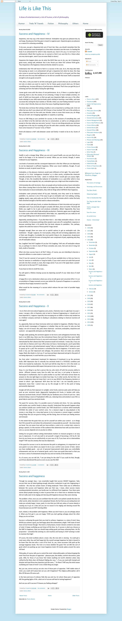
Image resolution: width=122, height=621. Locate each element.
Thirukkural (90, 101)
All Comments (91, 65)
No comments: (42, 139)
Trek (88, 108)
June (90, 260)
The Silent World (91, 190)
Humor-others (27, 141)
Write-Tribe (90, 152)
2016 (88, 310)
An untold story (91, 216)
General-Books (91, 127)
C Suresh (89, 51)
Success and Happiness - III (34, 150)
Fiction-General (91, 147)
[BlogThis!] (53, 139)
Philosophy (63, 24)
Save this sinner (91, 212)
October (91, 248)
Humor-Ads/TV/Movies (93, 123)
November (92, 245)
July (90, 257)
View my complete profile (92, 54)
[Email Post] (48, 139)
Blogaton (89, 135)
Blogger (69, 609)
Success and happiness (32, 476)
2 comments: (41, 465)
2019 (88, 301)
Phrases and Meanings (93, 140)
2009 (88, 325)
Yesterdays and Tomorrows (94, 186)
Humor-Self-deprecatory (94, 104)
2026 (88, 228)
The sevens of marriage (93, 183)
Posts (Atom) (31, 599)
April (90, 266)
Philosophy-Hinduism (93, 132)
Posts (89, 61)
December (92, 242)
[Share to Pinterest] (58, 139)
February (91, 289)
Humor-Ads (90, 137)
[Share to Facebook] (56, 139)
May (90, 263)
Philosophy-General (92, 110)
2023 (88, 237)
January (91, 292)
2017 (88, 307)
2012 (88, 322)
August (91, 254)
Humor (21, 24)
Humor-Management (93, 120)
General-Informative (92, 118)
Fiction (51, 24)
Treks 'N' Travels (36, 24)
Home (85, 24)
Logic (88, 142)
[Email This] (51, 139)
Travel (88, 145)
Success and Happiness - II (34, 306)
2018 (88, 304)
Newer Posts (23, 595)
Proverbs (89, 113)
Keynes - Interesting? (93, 220)
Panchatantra (90, 158)
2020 (88, 298)
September (92, 251)
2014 (88, 316)
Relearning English (92, 194)
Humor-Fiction (91, 149)
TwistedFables (91, 161)
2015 (88, 313)
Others (75, 24)
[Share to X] (55, 139)
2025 (88, 231)
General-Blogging (92, 115)
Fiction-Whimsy (91, 125)
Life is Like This (35, 8)
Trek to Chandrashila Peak (94, 198)
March (91, 269)
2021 (88, 295)
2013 (88, 319)
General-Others (91, 130)
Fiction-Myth (90, 168)
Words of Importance (93, 166)
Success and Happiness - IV (34, 34)
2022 (88, 240)
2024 (88, 234)
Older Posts (75, 595)
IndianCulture (90, 163)
